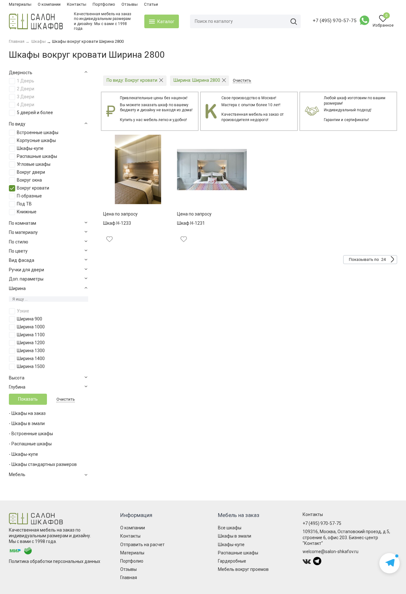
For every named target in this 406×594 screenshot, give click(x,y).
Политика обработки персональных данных (54, 561)
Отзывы (129, 4)
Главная (128, 577)
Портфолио (104, 4)
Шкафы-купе (231, 544)
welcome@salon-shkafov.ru (330, 551)
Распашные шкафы (238, 552)
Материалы (20, 4)
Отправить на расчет (142, 544)
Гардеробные (232, 561)
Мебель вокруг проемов (243, 569)
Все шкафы (229, 527)
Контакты (76, 4)
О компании (49, 4)
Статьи (151, 4)
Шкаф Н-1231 (191, 223)
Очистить (65, 399)
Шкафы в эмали (234, 536)
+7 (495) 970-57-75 (335, 20)
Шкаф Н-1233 (117, 223)
